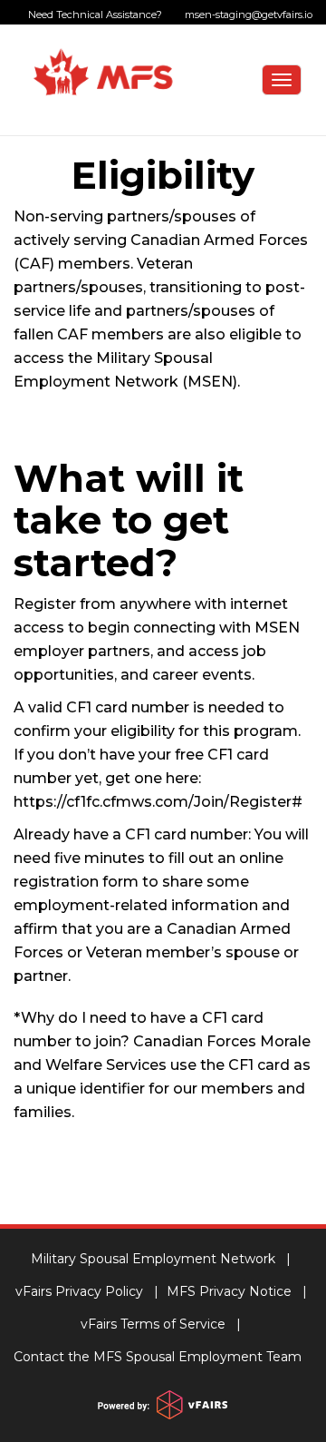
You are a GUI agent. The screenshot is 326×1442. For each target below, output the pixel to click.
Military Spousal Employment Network (153, 1259)
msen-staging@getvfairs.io (245, 14)
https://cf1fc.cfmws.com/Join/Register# (158, 801)
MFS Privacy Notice (229, 1291)
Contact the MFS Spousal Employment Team (158, 1357)
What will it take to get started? (129, 520)
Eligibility (163, 175)
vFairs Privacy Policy (79, 1291)
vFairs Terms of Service (153, 1324)
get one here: (153, 778)
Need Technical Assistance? (170, 14)
